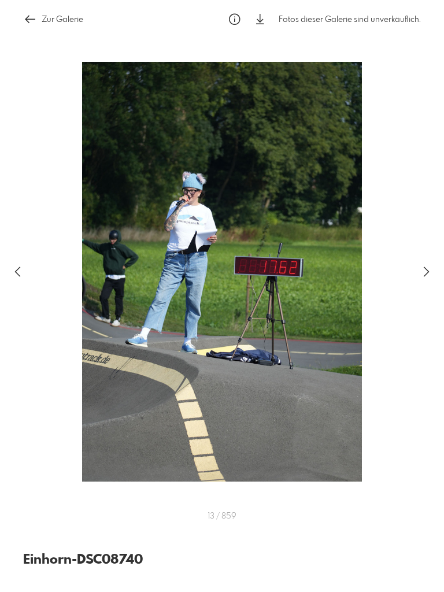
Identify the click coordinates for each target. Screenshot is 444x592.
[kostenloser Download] (260, 19)
